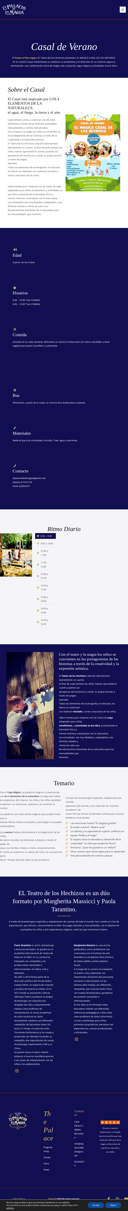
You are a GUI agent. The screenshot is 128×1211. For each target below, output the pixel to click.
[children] (15, 249)
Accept (95, 1205)
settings (10, 1208)
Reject (113, 1205)
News (46, 1169)
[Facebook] (109, 1199)
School (47, 1157)
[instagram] (17, 1070)
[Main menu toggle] (123, 10)
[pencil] (15, 428)
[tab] (45, 536)
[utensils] (15, 329)
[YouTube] (126, 1199)
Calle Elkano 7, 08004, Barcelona (79, 1129)
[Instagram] (117, 1199)
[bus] (15, 390)
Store (46, 1163)
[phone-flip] (15, 466)
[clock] (15, 288)
